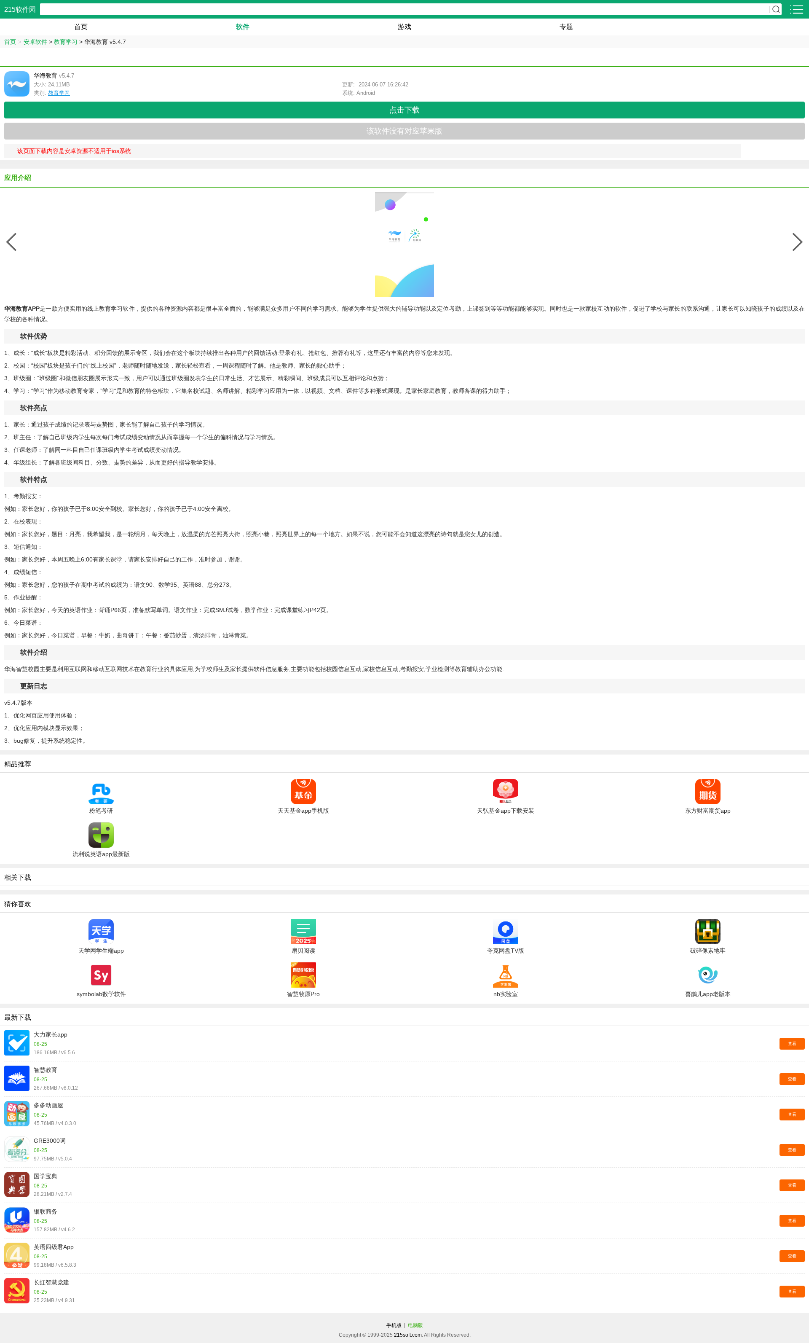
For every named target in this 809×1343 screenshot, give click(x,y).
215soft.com (408, 1335)
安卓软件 (35, 41)
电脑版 (415, 1325)
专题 (566, 26)
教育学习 (66, 41)
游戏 (404, 26)
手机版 (394, 1325)
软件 (242, 26)
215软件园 (20, 9)
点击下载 (404, 110)
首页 (81, 26)
